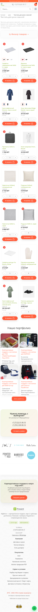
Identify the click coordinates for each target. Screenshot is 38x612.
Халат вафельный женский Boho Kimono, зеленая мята (9, 303)
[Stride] (6, 445)
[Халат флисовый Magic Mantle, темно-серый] (22, 104)
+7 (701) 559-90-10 (19, 425)
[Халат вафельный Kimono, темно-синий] (4, 104)
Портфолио (19, 559)
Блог (19, 556)
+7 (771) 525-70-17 (20, 4)
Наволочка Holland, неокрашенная (8, 186)
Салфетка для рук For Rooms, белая (9, 263)
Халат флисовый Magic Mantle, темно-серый (28, 109)
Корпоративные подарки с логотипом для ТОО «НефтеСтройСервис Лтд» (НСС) (9, 354)
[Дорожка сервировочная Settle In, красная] (22, 59)
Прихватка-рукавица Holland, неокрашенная (28, 263)
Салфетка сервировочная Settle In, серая (9, 65)
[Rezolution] (31, 445)
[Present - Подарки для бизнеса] (2, 4)
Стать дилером (19, 548)
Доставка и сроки (19, 542)
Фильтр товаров (19, 34)
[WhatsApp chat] (34, 608)
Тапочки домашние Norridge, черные (27, 302)
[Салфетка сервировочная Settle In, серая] (11, 59)
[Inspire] (19, 455)
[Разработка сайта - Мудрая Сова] (19, 609)
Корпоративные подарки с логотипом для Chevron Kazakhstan (28, 385)
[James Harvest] (6, 455)
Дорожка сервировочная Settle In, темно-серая (28, 65)
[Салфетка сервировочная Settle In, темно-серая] (4, 59)
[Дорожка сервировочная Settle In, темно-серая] (26, 59)
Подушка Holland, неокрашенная (26, 186)
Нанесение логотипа (19, 561)
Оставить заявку (19, 431)
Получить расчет (19, 497)
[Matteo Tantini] (19, 445)
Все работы (19, 398)
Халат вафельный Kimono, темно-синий (9, 109)
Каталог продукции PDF (19, 564)
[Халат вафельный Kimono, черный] (8, 104)
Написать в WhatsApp (19, 535)
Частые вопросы (19, 545)
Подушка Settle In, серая (28, 224)
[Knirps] (31, 455)
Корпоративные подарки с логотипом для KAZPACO (28, 352)
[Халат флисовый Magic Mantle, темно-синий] (26, 104)
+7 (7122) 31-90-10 (19, 423)
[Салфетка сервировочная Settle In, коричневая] (8, 59)
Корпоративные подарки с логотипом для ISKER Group (9, 384)
